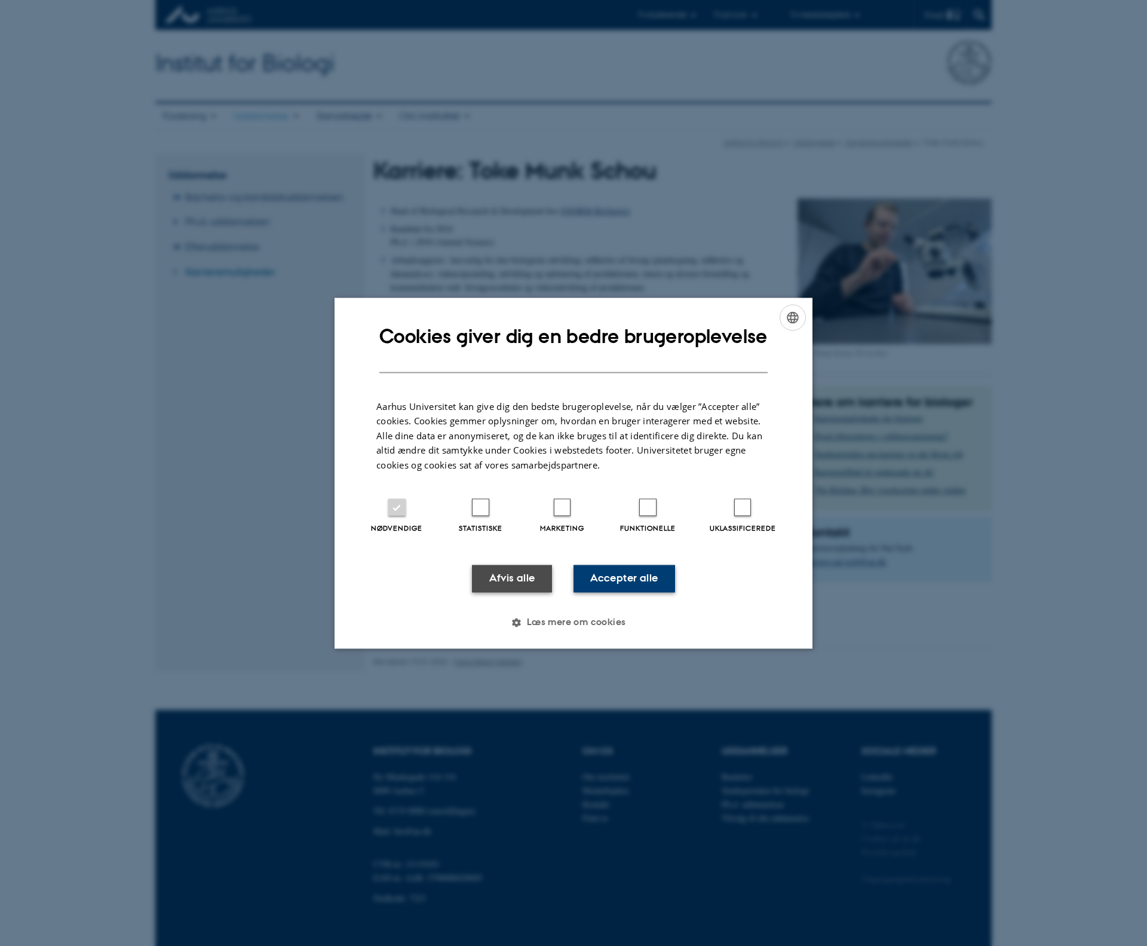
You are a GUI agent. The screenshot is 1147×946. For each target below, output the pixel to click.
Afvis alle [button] (512, 578)
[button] (573, 622)
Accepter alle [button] (624, 578)
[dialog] (573, 473)
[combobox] (793, 317)
